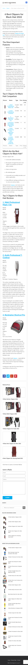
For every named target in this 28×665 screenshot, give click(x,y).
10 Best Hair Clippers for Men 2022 (15, 531)
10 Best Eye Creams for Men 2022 (14, 636)
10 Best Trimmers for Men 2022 (15, 557)
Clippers (8, 8)
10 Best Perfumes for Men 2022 (15, 626)
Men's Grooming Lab (12, 663)
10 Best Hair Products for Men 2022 (15, 618)
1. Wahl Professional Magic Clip (11, 106)
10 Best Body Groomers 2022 (15, 589)
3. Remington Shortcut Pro (11, 118)
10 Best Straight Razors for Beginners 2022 (14, 571)
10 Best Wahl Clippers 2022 (14, 521)
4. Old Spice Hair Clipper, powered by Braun (11, 124)
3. (14, 315)
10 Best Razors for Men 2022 (14, 575)
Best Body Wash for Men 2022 (15, 594)
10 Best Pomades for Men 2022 (15, 631)
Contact (18, 660)
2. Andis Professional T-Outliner (11, 112)
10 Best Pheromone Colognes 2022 (15, 567)
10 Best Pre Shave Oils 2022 (14, 640)
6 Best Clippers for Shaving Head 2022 (14, 536)
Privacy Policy (13, 660)
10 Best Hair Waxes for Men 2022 (14, 562)
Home (4, 8)
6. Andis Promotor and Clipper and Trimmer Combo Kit (11, 140)
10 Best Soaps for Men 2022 (14, 612)
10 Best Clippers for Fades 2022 (15, 526)
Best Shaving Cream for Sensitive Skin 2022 (13, 553)
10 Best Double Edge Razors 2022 (14, 622)
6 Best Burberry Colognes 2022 (15, 608)
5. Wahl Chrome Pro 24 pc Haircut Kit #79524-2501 (11, 132)
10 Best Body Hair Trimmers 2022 (14, 646)
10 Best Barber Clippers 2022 (14, 517)
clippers (13, 185)
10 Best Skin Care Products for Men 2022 (15, 581)
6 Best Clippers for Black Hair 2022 (17, 8)
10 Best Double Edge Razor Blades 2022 (14, 604)
